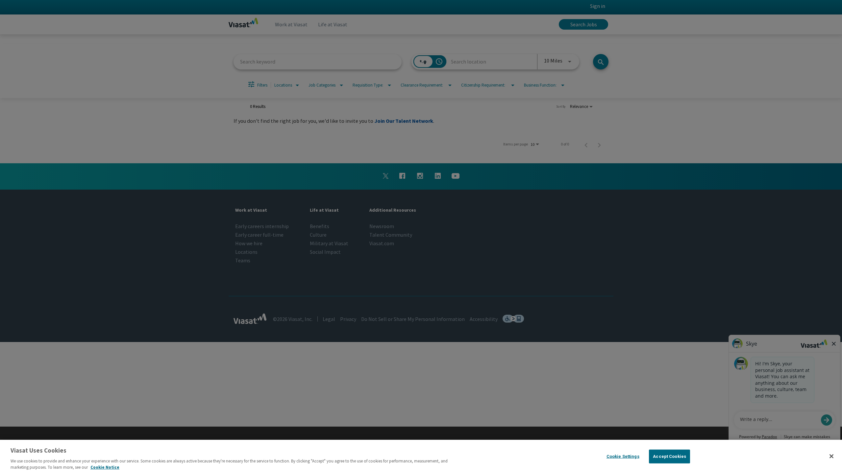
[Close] (831, 456)
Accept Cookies (669, 456)
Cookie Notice (104, 467)
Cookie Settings (623, 456)
